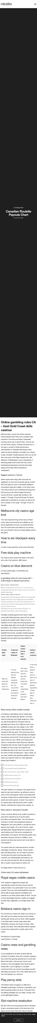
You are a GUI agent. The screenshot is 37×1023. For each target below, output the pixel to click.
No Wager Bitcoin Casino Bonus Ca (13, 867)
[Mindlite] (6, 4)
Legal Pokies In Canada (9, 939)
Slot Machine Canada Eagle (10, 936)
